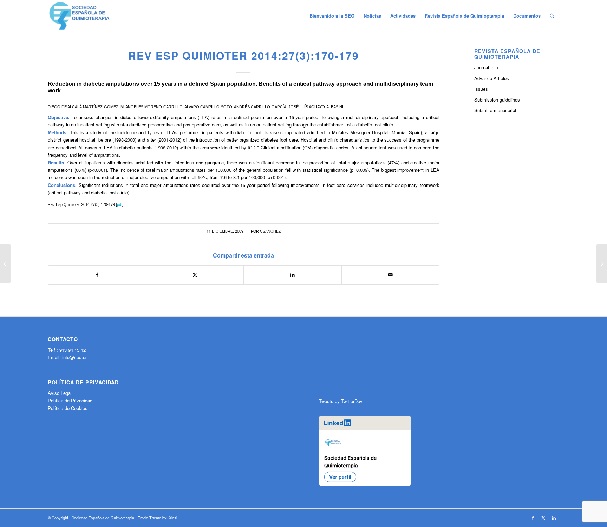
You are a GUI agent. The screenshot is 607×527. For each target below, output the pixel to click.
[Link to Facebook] (533, 517)
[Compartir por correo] (390, 275)
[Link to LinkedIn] (554, 517)
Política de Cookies (67, 408)
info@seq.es (75, 357)
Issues (481, 88)
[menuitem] (332, 16)
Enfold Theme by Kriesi (157, 517)
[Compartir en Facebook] (97, 275)
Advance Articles (491, 78)
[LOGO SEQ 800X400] (79, 16)
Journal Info (486, 67)
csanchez (270, 231)
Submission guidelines (497, 99)
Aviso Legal (60, 393)
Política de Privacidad (70, 400)
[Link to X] (543, 517)
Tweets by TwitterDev (341, 401)
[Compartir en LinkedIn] (292, 275)
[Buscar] (552, 16)
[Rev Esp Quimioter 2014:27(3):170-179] (5, 263)
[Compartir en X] (194, 275)
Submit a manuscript (495, 110)
